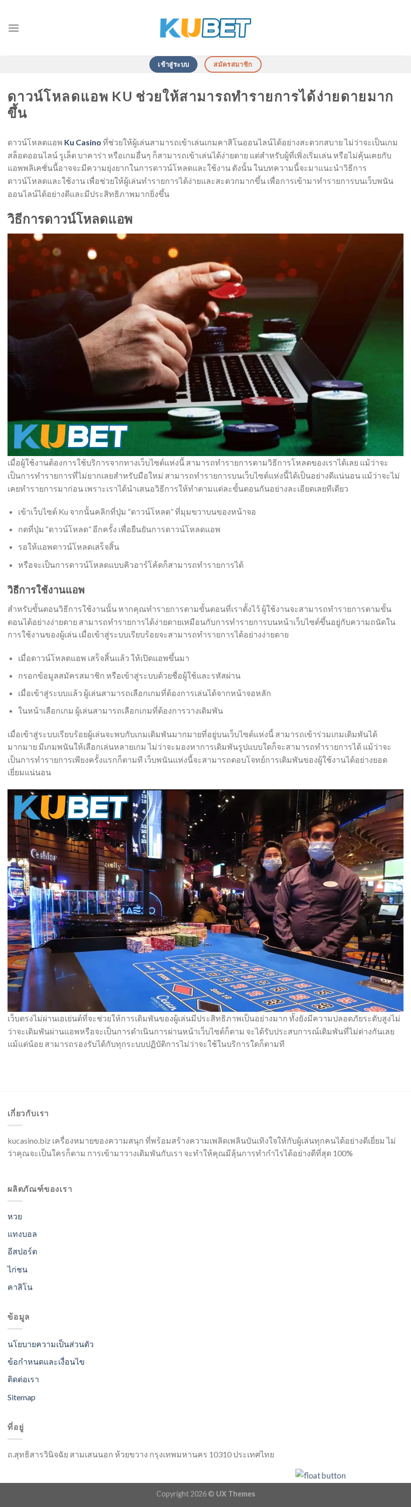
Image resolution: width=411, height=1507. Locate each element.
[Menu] (14, 28)
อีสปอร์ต (22, 1251)
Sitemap (22, 1397)
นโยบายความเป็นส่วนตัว (51, 1344)
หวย (15, 1216)
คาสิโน (20, 1286)
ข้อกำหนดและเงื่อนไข (46, 1361)
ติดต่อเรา (23, 1379)
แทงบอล (22, 1233)
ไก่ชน (18, 1269)
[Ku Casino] (205, 28)
